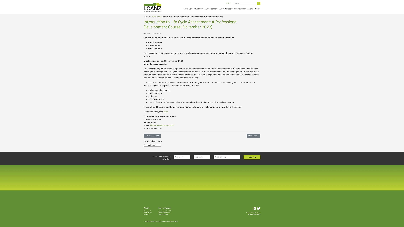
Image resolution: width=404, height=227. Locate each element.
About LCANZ (147, 211)
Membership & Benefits (164, 212)
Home (154, 16)
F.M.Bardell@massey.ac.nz (162, 125)
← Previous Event (152, 135)
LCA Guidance (210, 8)
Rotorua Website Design (252, 212)
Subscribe (252, 157)
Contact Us (146, 214)
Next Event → (253, 135)
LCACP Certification (164, 214)
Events (250, 8)
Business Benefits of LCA (165, 211)
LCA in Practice (225, 8)
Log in (228, 3)
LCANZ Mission (148, 212)
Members (198, 8)
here (166, 112)
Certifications (239, 8)
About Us (187, 8)
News (257, 8)
